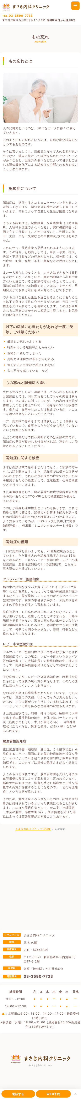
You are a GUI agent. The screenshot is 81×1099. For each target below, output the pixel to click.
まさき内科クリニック (41, 1065)
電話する (18, 1094)
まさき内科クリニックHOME (33, 829)
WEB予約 (53, 1094)
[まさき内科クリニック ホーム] (25, 6)
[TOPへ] (75, 1094)
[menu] (75, 5)
